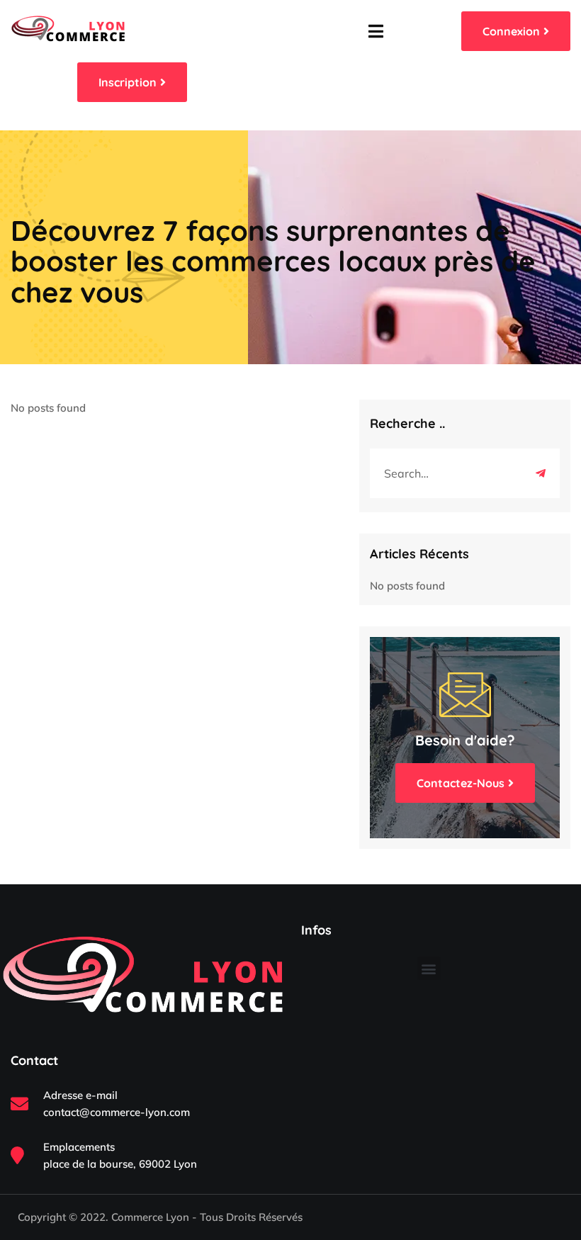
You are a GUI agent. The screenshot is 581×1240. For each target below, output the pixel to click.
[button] (429, 968)
